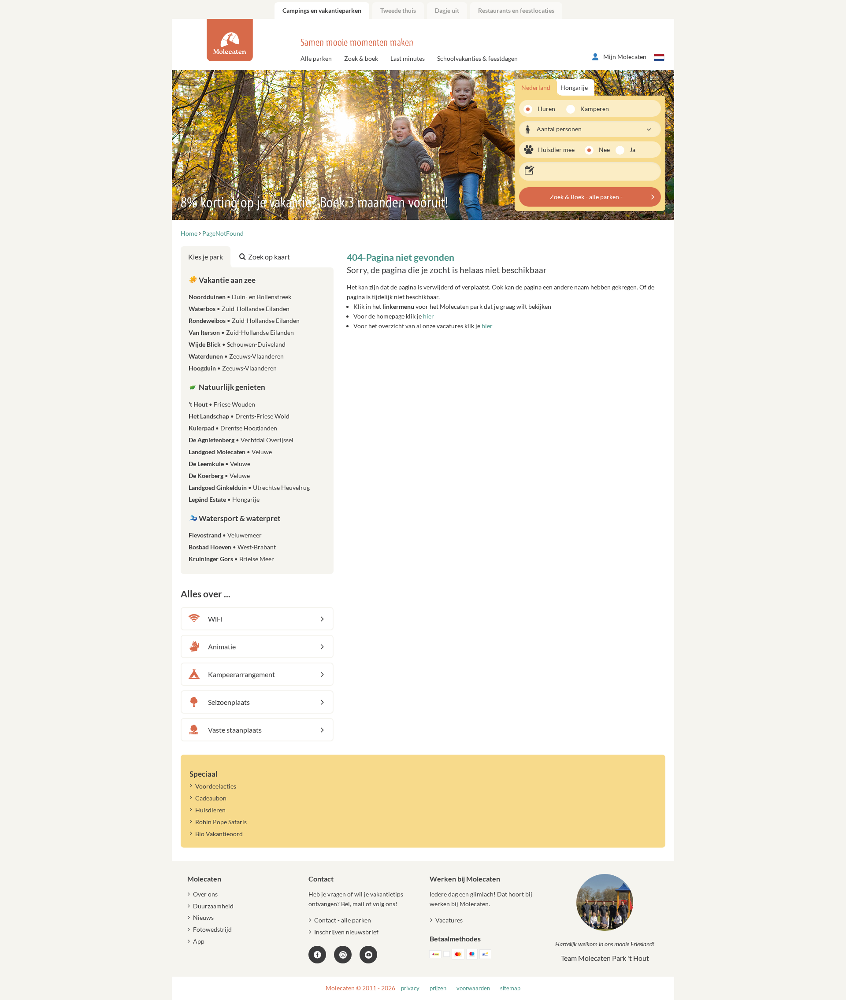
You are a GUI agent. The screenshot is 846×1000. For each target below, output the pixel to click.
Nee (604, 149)
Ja (632, 149)
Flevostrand (225, 535)
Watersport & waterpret (239, 518)
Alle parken (316, 58)
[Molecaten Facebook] (317, 954)
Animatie (222, 646)
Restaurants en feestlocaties (516, 10)
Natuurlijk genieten (231, 387)
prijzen (438, 988)
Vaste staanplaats (235, 730)
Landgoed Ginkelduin (249, 487)
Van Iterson (241, 332)
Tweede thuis (398, 10)
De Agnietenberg (241, 440)
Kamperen (591, 108)
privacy (410, 988)
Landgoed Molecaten (230, 452)
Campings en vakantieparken (321, 10)
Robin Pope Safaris (221, 822)
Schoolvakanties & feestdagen (477, 58)
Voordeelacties (215, 786)
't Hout (222, 404)
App (198, 941)
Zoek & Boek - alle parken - (586, 196)
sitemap (510, 988)
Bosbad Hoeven (232, 547)
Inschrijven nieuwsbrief (346, 932)
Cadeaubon (210, 798)
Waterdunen (236, 356)
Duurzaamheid (213, 906)
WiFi (215, 619)
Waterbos (239, 308)
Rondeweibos (244, 320)
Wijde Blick (237, 344)
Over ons (205, 894)
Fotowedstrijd (212, 929)
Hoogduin (233, 368)
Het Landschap (239, 416)
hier (428, 316)
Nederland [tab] (535, 87)
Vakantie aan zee (226, 280)
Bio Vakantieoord (219, 833)
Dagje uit (447, 10)
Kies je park (205, 256)
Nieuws (203, 917)
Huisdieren (210, 810)
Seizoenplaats (229, 702)
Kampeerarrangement (241, 674)
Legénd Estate (224, 499)
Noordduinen (240, 296)
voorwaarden (473, 988)
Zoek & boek (361, 58)
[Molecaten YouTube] (368, 954)
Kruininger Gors (231, 559)
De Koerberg (219, 475)
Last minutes (407, 58)
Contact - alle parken (342, 920)
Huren (546, 108)
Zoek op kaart (269, 256)
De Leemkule (219, 463)
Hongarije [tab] (574, 87)
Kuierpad (233, 428)
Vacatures (449, 920)
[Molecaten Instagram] (343, 954)
